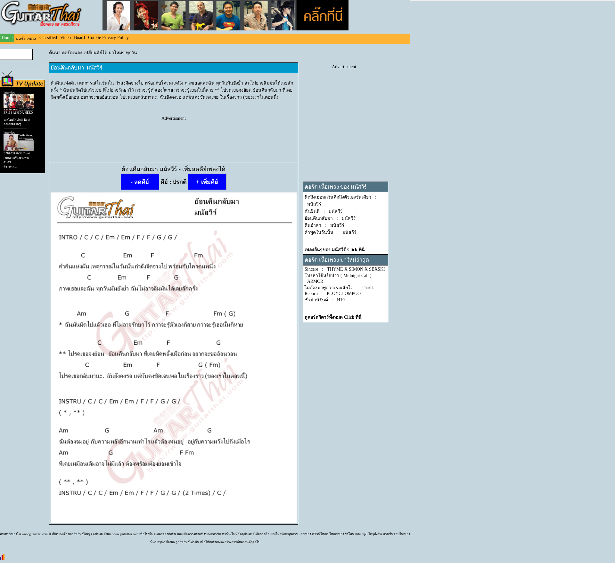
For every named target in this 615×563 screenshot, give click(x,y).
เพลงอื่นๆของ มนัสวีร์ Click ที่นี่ (335, 249)
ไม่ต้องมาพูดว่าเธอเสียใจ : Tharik (339, 287)
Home (7, 37)
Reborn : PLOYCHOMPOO (333, 293)
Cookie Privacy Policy (108, 37)
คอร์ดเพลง (26, 39)
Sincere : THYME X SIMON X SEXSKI (345, 269)
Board (79, 37)
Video (65, 37)
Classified (48, 37)
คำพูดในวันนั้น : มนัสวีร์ (331, 232)
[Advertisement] (173, 135)
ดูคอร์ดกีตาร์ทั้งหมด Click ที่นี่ (333, 317)
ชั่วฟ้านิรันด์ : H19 (325, 300)
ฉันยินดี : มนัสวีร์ (324, 211)
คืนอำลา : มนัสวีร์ (324, 225)
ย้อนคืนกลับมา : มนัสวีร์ (330, 218)
